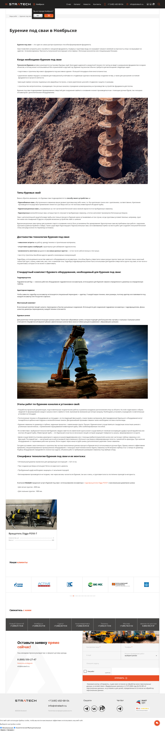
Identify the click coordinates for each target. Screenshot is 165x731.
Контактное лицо (93, 647)
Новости (86, 4)
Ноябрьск (40, 4)
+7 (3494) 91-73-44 (16, 626)
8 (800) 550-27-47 (148, 626)
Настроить (10, 730)
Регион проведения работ (134, 654)
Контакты (97, 4)
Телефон (128, 647)
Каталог (77, 4)
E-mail (89, 655)
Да (49, 16)
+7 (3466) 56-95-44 (82, 626)
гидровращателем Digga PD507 (96, 483)
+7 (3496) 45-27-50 (38, 626)
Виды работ (13, 16)
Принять (3, 730)
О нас (68, 4)
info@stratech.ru (136, 4)
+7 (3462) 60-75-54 (60, 626)
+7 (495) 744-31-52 (126, 626)
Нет (38, 16)
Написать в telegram (25, 663)
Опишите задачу (93, 663)
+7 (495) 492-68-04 (115, 4)
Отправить (119, 678)
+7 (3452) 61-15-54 (104, 626)
